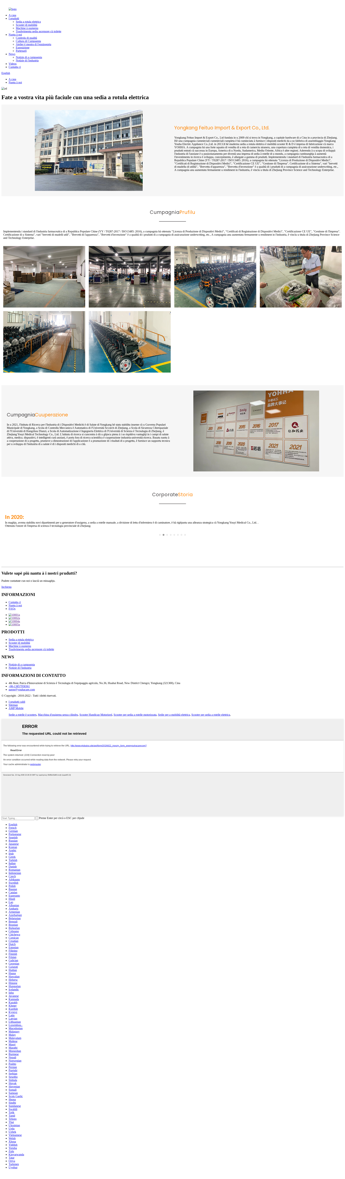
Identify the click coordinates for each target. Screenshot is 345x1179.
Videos (13, 63)
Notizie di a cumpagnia (29, 57)
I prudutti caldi (17, 701)
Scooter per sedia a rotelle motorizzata (135, 714)
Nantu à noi (15, 34)
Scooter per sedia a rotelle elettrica (210, 714)
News (12, 54)
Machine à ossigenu (27, 28)
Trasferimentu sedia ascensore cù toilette (38, 31)
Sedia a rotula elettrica (28, 21)
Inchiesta (6, 586)
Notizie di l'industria (27, 60)
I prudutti (14, 18)
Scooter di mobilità (26, 24)
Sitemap (13, 705)
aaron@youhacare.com (22, 689)
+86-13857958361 (19, 686)
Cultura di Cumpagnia (28, 41)
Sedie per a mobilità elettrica (174, 714)
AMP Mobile (16, 708)
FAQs (12, 608)
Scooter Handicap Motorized (95, 714)
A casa (12, 15)
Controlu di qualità (26, 37)
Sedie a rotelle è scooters (22, 714)
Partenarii (21, 50)
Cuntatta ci (15, 66)
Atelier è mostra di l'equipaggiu (33, 44)
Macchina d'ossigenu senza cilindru (58, 714)
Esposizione (22, 47)
